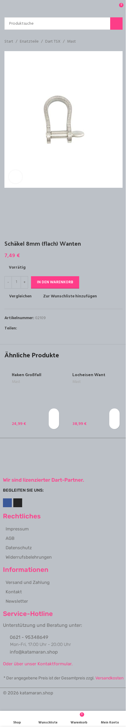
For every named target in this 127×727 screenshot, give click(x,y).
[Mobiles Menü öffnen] (6, 7)
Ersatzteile (29, 41)
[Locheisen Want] (94, 398)
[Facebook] (7, 502)
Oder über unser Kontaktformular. (38, 663)
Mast (71, 41)
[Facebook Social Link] (20, 328)
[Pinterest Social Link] (34, 328)
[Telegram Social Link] (49, 328)
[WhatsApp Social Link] (41, 328)
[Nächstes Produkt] (119, 41)
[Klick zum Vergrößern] (15, 176)
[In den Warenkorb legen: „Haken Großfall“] (54, 413)
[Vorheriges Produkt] (104, 41)
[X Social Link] (27, 328)
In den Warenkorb (55, 282)
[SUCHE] (116, 23)
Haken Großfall (26, 374)
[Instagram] (17, 502)
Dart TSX (53, 41)
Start (8, 41)
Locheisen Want (88, 374)
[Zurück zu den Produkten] (111, 41)
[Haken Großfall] (33, 398)
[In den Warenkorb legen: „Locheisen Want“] (114, 413)
